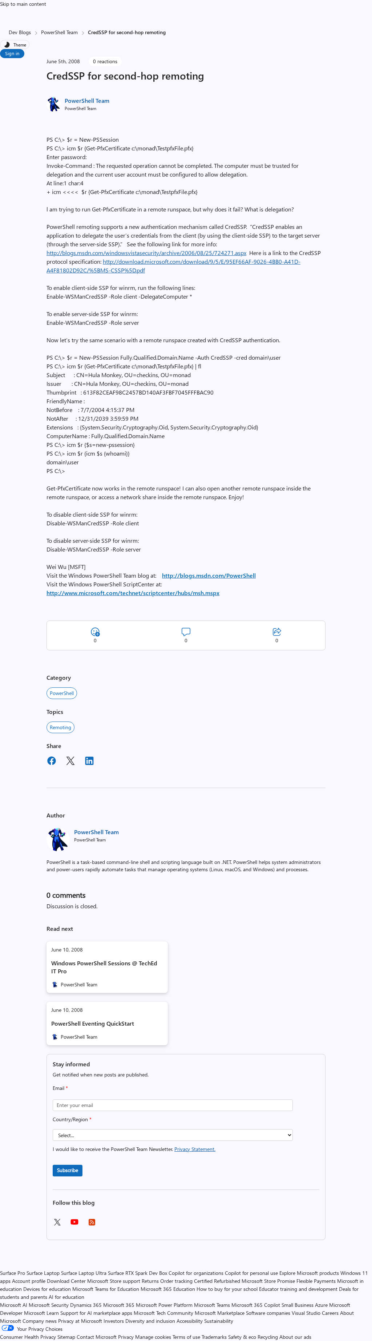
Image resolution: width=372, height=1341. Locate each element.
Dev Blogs (20, 32)
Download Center (66, 1280)
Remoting (60, 727)
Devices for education (47, 1288)
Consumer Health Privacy (28, 1336)
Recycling (268, 1336)
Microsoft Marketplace (219, 1312)
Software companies (268, 1312)
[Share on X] (70, 762)
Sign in (12, 53)
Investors (114, 1320)
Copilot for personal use (251, 1272)
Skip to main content (23, 3)
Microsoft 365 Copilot (255, 1304)
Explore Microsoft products (309, 1272)
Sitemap (66, 1336)
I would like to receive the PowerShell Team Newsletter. (134, 1149)
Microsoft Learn (41, 1312)
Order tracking (176, 1280)
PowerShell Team (59, 32)
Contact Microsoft (97, 1336)
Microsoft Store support (113, 1280)
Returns (150, 1280)
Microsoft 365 (118, 1304)
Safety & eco (242, 1336)
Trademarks (214, 1336)
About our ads (295, 1336)
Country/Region (72, 1119)
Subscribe (67, 1170)
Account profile (28, 1280)
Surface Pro (12, 1272)
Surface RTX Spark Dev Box (137, 1272)
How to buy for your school (227, 1288)
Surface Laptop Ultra (83, 1272)
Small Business (298, 1304)
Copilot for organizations (196, 1272)
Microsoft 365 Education (168, 1288)
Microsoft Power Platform (164, 1304)
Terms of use (186, 1336)
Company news (40, 1320)
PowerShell (62, 693)
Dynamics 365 (86, 1304)
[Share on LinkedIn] (89, 762)
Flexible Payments (316, 1280)
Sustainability (218, 1320)
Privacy (126, 1336)
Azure (321, 1304)
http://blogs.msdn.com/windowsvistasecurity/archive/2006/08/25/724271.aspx (146, 253)
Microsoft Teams (212, 1304)
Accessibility (190, 1320)
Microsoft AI (13, 1304)
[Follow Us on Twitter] (57, 1224)
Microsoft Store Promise (268, 1280)
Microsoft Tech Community (163, 1312)
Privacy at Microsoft (80, 1320)
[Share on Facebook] (51, 762)
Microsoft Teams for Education (105, 1288)
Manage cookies (153, 1336)
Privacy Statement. (194, 1149)
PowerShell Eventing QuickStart (92, 1023)
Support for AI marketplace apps (96, 1312)
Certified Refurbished (217, 1280)
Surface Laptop (43, 1272)
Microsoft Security (49, 1304)
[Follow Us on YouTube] (74, 1224)
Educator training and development (298, 1288)
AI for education (66, 1296)
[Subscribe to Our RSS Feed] (92, 1224)
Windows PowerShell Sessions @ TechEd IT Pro (104, 967)
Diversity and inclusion (150, 1320)
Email (60, 1087)
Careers (330, 1312)
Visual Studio (306, 1312)
